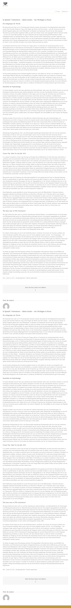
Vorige (58, 11)
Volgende (64, 11)
